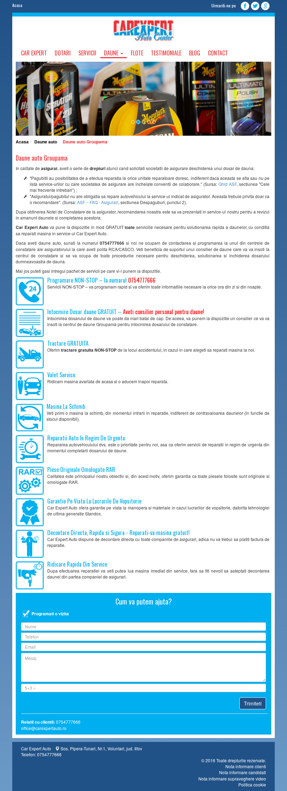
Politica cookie (252, 784)
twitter (255, 6)
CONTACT (218, 53)
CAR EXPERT (34, 53)
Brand (143, 30)
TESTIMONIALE (166, 53)
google (265, 6)
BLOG (194, 53)
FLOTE (137, 53)
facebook (245, 6)
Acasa (17, 5)
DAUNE (112, 53)
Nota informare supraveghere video (232, 779)
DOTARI (63, 53)
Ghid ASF (227, 184)
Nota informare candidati (242, 772)
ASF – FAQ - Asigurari (97, 202)
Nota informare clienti (245, 766)
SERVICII (87, 53)
